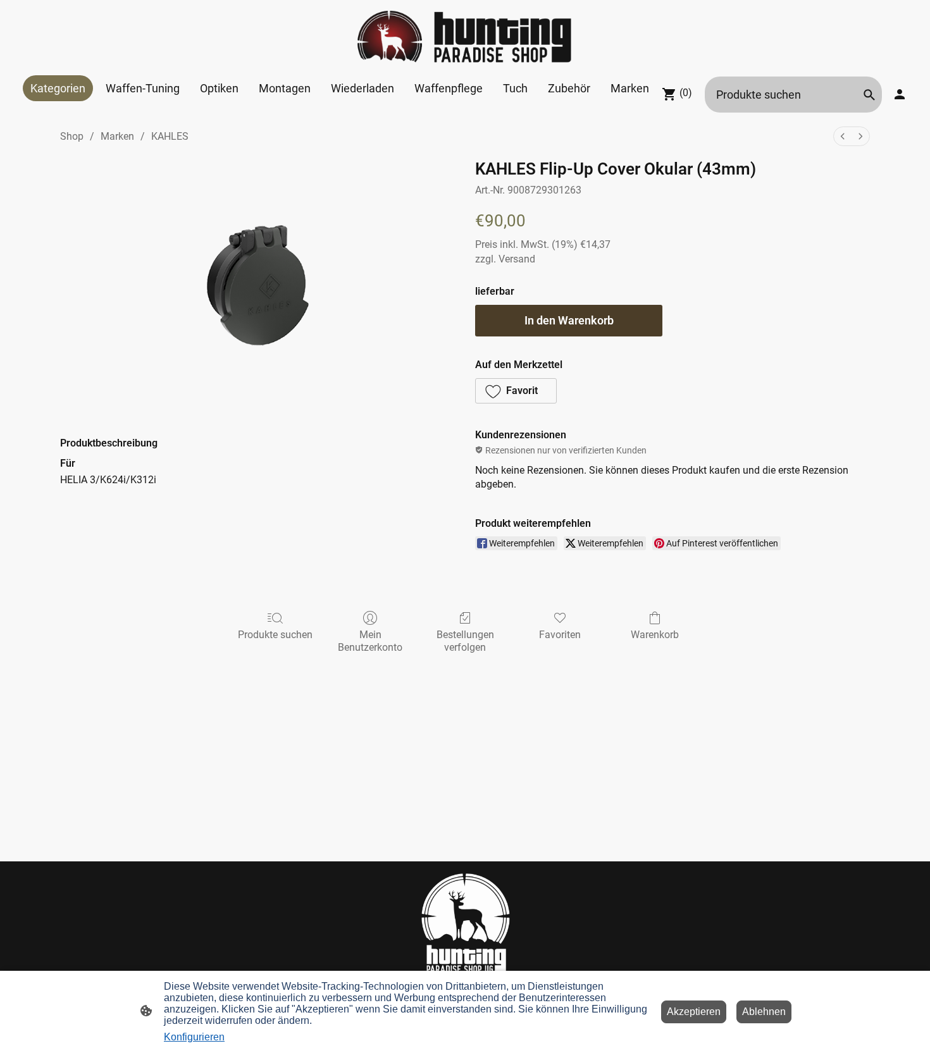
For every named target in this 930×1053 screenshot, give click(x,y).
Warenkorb (655, 635)
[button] (869, 94)
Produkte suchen (275, 635)
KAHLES (170, 136)
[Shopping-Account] (899, 94)
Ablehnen (764, 1011)
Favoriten (560, 635)
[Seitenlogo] (464, 37)
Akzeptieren (694, 1011)
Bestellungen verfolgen (465, 641)
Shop (72, 136)
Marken (117, 136)
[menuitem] (843, 136)
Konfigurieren (194, 1036)
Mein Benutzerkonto (370, 641)
